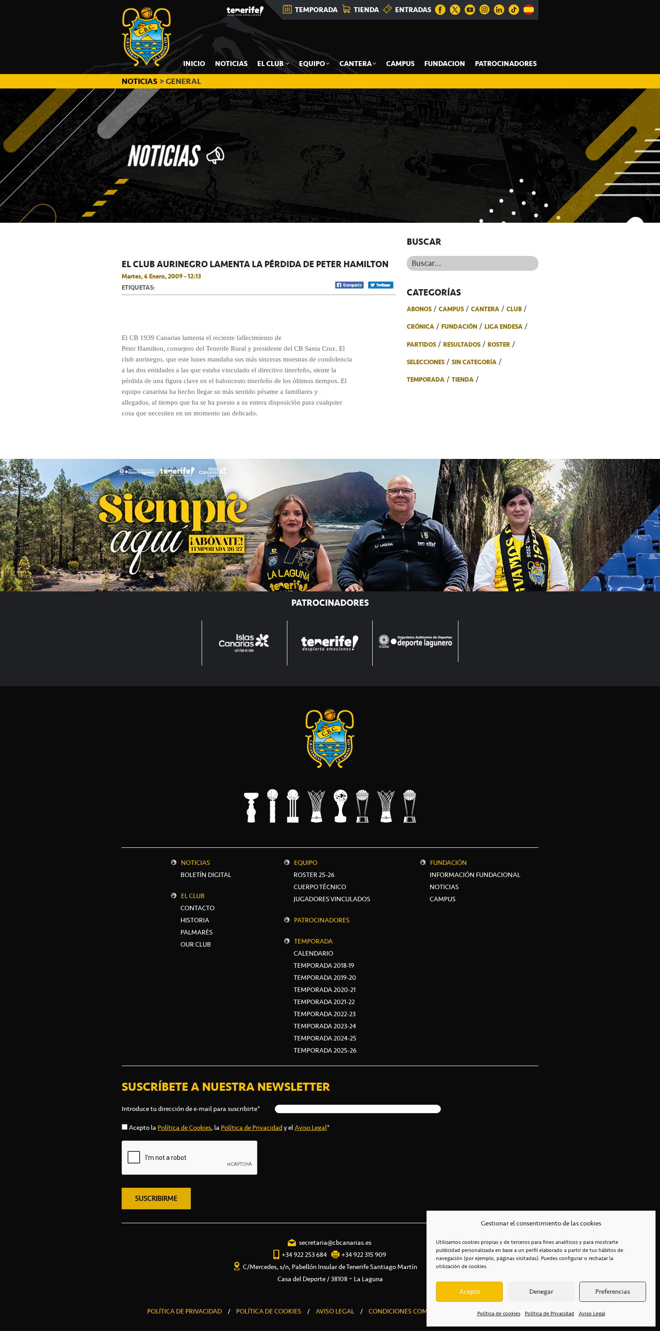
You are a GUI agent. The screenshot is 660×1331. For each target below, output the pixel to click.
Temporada (425, 379)
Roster (499, 344)
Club (514, 309)
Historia (194, 920)
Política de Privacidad (549, 1313)
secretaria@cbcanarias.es (335, 1242)
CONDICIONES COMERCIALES (412, 1311)
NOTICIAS (140, 81)
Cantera (485, 309)
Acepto (469, 1291)
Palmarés (196, 932)
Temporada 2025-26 (325, 1050)
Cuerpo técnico (320, 886)
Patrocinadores (322, 920)
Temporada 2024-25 (325, 1038)
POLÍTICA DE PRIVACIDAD (184, 1311)
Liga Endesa (503, 326)
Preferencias (612, 1291)
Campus (451, 309)
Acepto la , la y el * (229, 1127)
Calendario (313, 953)
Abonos (419, 309)
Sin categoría (474, 362)
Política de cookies (498, 1313)
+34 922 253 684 (304, 1254)
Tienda (463, 379)
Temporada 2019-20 (325, 977)
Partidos (421, 344)
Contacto (197, 908)
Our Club (195, 944)
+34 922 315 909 (363, 1254)
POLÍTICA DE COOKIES (268, 1311)
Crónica (420, 326)
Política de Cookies (184, 1127)
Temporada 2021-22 (324, 1001)
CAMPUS (443, 899)
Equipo (305, 862)
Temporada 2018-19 (324, 965)
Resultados (461, 344)
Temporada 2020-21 (325, 989)
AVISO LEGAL (335, 1311)
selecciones (425, 362)
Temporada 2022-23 (325, 1014)
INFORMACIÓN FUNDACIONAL (475, 874)
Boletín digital (205, 874)
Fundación (459, 326)
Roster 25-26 (314, 874)
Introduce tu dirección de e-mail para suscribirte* (191, 1108)
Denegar (541, 1291)
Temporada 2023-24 (325, 1026)
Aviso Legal (592, 1313)
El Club (193, 895)
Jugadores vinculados (332, 899)
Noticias (195, 862)
